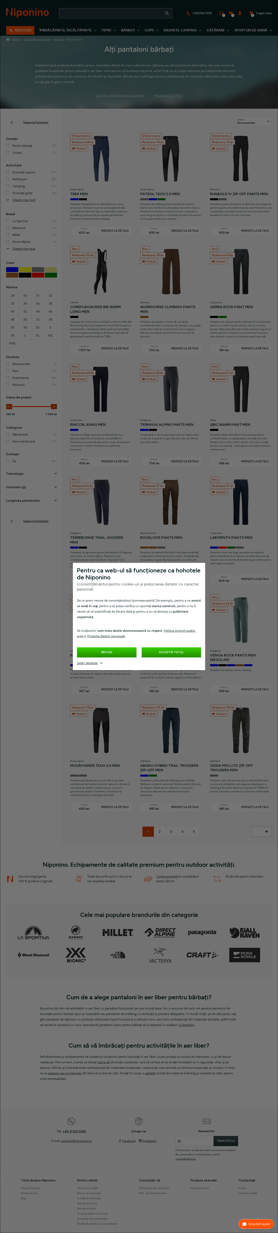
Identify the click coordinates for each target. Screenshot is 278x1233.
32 (50, 295)
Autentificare (239, 13)
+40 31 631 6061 (74, 1131)
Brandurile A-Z (29, 1193)
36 (38, 303)
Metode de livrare (87, 1203)
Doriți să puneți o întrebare (154, 1188)
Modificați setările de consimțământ (97, 1224)
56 (12, 327)
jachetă (150, 1073)
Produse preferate (230, 13)
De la (9, 406)
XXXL (12, 343)
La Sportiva (186, 1025)
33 (12, 303)
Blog (23, 1198)
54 (50, 319)
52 (38, 319)
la (54, 406)
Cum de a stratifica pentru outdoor (120, 95)
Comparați (221, 13)
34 (25, 303)
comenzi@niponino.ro (76, 1141)
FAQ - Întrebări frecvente (153, 1193)
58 (25, 327)
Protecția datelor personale (106, 636)
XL (37, 335)
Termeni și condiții (87, 1188)
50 (25, 319)
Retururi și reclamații (89, 1193)
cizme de (103, 1062)
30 (25, 295)
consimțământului (185, 1159)
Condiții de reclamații (89, 1198)
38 (50, 303)
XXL (50, 335)
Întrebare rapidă (248, 1193)
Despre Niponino (30, 1188)
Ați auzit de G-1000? (168, 95)
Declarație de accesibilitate (92, 1219)
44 (38, 311)
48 (12, 319)
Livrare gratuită (167, 876)
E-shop (242, 1188)
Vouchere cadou (199, 1188)
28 (12, 295)
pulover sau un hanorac (64, 1073)
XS (37, 327)
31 (38, 295)
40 (12, 311)
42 (25, 311)
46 (50, 311)
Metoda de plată (86, 1208)
